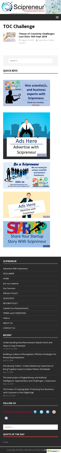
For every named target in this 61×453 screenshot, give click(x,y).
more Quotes (5, 442)
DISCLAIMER (8, 273)
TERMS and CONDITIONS (14, 313)
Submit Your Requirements (15, 308)
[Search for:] (30, 60)
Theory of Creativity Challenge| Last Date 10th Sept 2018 (37, 35)
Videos (6, 318)
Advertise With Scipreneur (15, 268)
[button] (56, 17)
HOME (6, 278)
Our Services (9, 288)
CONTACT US (9, 328)
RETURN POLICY (10, 303)
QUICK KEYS (8, 298)
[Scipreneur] (30, 12)
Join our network (11, 283)
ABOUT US (8, 323)
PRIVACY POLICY (10, 293)
